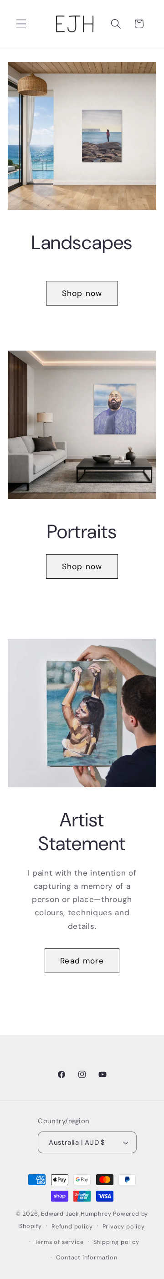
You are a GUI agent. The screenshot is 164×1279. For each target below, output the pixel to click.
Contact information (86, 1257)
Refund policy (71, 1226)
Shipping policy (116, 1242)
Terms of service (59, 1242)
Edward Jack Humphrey (76, 1214)
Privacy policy (123, 1226)
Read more (81, 961)
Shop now (82, 293)
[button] (21, 24)
